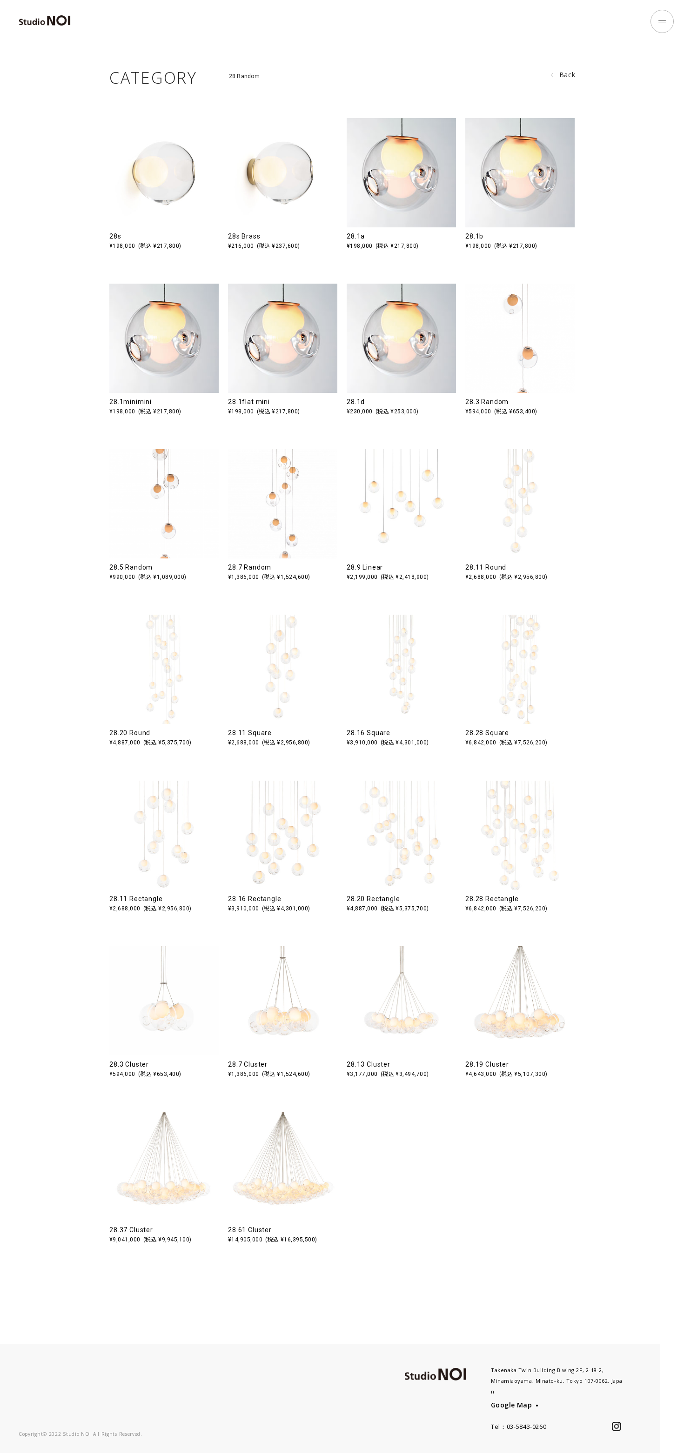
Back (567, 74)
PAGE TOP (672, 1429)
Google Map (511, 1404)
